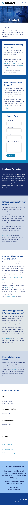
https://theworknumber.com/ (16, 178)
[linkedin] (26, 500)
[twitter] (23, 500)
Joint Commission (10, 287)
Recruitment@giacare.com (12, 63)
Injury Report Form (8, 444)
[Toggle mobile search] (22, 2)
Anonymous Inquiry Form (10, 441)
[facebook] (20, 500)
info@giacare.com (9, 108)
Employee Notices (8, 449)
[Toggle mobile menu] (25, 2)
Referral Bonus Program (9, 453)
